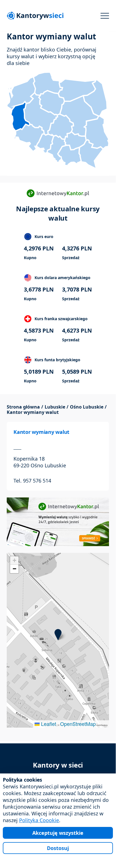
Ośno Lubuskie (86, 407)
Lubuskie (55, 407)
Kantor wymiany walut (41, 432)
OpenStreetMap (78, 723)
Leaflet (48, 723)
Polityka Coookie (39, 820)
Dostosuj (58, 848)
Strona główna (23, 407)
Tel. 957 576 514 (32, 480)
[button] (58, 634)
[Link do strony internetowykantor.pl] (58, 521)
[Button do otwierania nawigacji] (105, 16)
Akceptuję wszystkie (57, 832)
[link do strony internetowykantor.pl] (58, 193)
